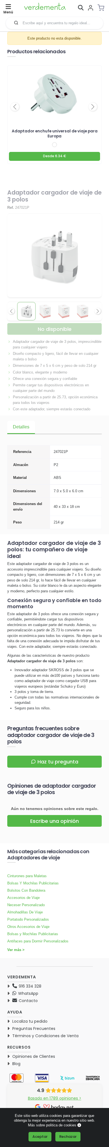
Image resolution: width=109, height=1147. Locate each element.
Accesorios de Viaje (23, 898)
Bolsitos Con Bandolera (26, 890)
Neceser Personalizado (26, 905)
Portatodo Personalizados (28, 919)
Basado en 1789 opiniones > (54, 1098)
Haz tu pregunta (57, 761)
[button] (16, 22)
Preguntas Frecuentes (33, 1028)
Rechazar (68, 1136)
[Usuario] (90, 8)
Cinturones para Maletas (27, 876)
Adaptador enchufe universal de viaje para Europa (55, 133)
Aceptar (40, 1136)
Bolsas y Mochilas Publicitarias (32, 934)
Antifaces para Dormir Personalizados (37, 941)
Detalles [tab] (21, 427)
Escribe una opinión (54, 821)
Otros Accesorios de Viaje (28, 927)
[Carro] (103, 8)
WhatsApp (27, 993)
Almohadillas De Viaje (25, 912)
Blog (16, 1063)
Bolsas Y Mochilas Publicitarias (33, 883)
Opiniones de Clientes (33, 1056)
